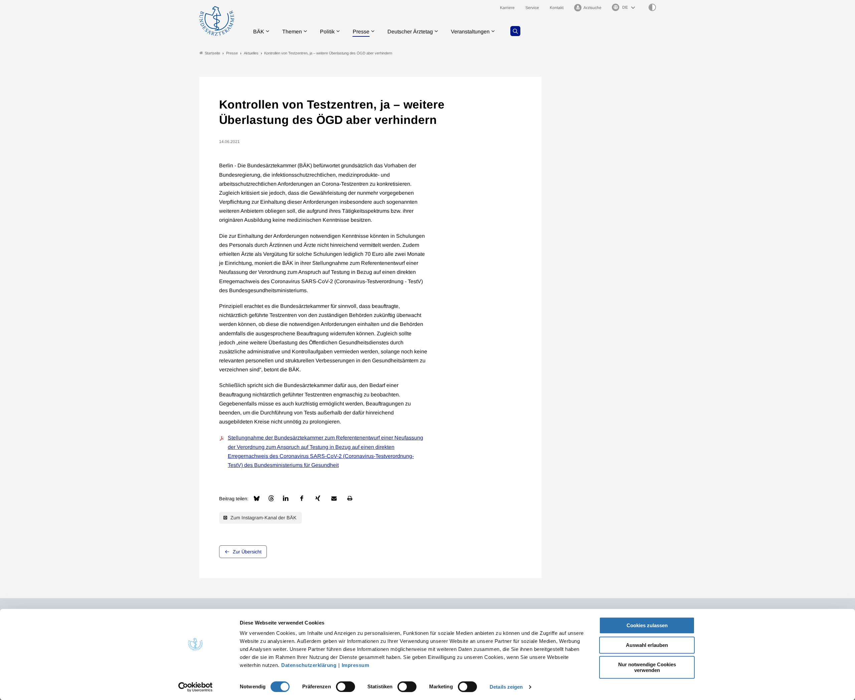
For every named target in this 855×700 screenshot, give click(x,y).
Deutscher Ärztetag (410, 31)
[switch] (345, 686)
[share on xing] (318, 498)
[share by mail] (334, 498)
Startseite (212, 53)
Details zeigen (506, 687)
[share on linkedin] (286, 498)
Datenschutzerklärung (308, 665)
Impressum (355, 665)
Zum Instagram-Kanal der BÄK (263, 517)
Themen (292, 31)
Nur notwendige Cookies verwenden (647, 667)
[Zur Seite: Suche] (515, 31)
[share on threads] (271, 498)
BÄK (258, 31)
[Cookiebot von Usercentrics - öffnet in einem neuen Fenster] (195, 687)
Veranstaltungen (470, 31)
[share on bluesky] (256, 498)
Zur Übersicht (247, 551)
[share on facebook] (302, 498)
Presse (361, 31)
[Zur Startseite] (216, 21)
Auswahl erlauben (647, 645)
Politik (327, 31)
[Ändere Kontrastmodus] (652, 7)
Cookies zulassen (647, 625)
